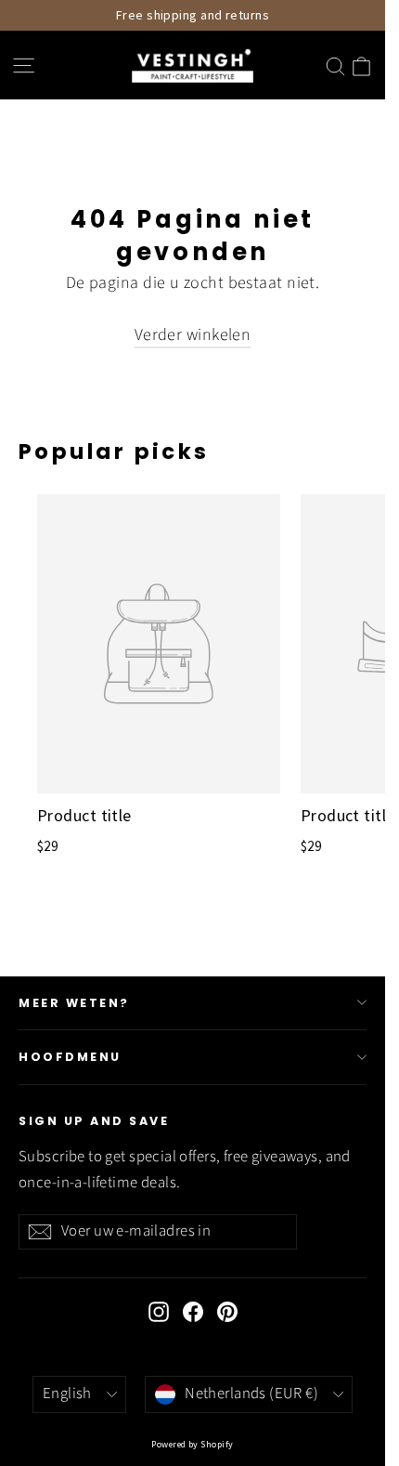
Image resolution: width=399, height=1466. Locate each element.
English (67, 1393)
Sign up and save (94, 1121)
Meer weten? (74, 1003)
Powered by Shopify (192, 1444)
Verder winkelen (193, 335)
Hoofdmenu (70, 1057)
